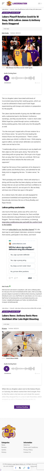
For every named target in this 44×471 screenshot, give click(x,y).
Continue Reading (22, 407)
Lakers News (15, 12)
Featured (6, 12)
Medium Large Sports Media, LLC (16, 464)
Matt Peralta (5, 33)
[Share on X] (20, 468)
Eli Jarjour (4, 328)
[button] (4, 3)
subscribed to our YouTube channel (21, 229)
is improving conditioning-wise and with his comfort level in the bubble (22, 222)
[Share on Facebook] (15, 468)
